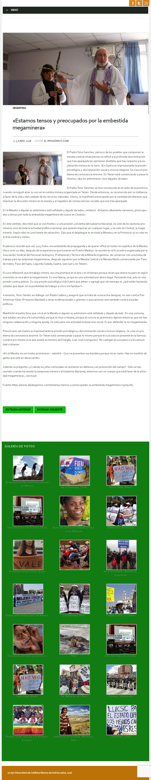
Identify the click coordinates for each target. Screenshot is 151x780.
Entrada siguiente (50, 409)
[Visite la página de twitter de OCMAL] (139, 3)
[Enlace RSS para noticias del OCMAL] (146, 3)
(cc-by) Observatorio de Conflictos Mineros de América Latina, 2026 (40, 773)
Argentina (19, 108)
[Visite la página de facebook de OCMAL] (132, 3)
